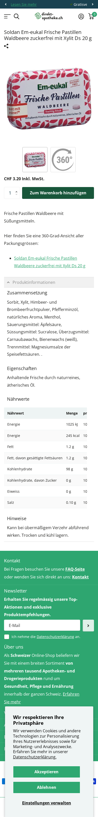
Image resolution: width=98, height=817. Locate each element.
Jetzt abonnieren (88, 625)
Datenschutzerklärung (55, 636)
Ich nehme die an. (46, 636)
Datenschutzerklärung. (35, 757)
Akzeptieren (46, 772)
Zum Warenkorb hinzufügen (58, 193)
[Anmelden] (81, 16)
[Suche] (16, 16)
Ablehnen (46, 787)
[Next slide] (89, 99)
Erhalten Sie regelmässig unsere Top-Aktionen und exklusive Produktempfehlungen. (40, 607)
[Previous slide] (9, 99)
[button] (5, 4)
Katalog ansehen (7, 16)
